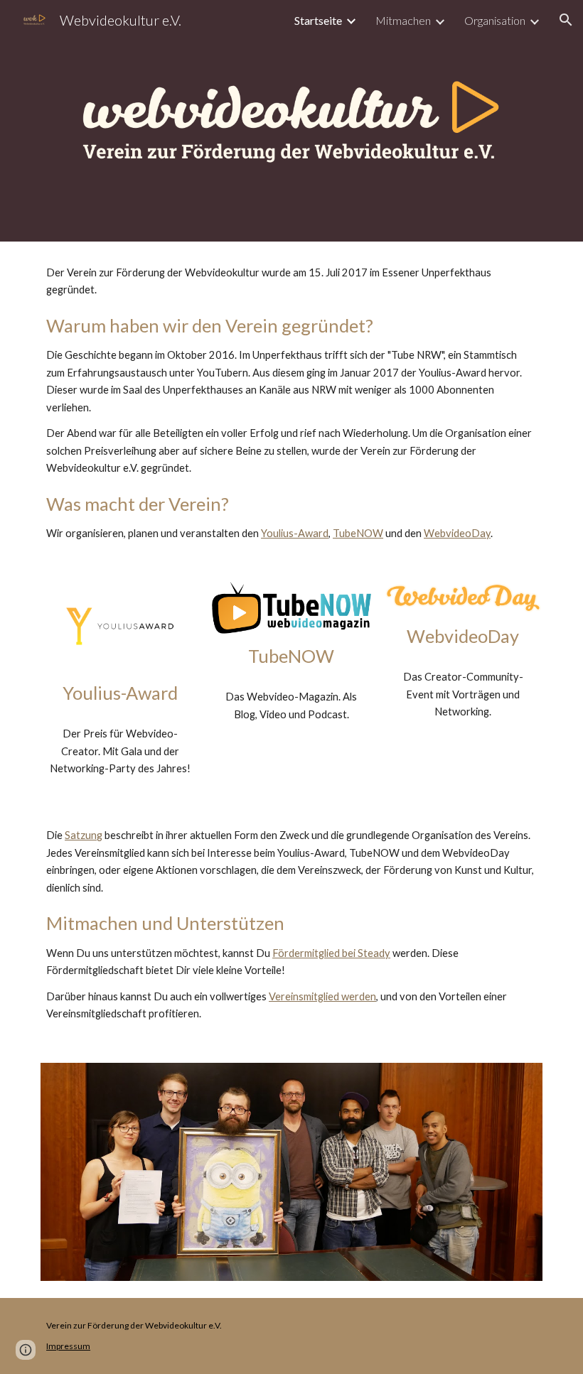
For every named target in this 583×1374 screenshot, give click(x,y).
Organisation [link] (494, 20)
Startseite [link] (318, 20)
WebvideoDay (457, 533)
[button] (566, 20)
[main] (291, 403)
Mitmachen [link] (403, 20)
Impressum (68, 1346)
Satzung (83, 835)
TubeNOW (358, 533)
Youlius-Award (294, 533)
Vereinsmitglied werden (322, 996)
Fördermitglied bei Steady (331, 953)
